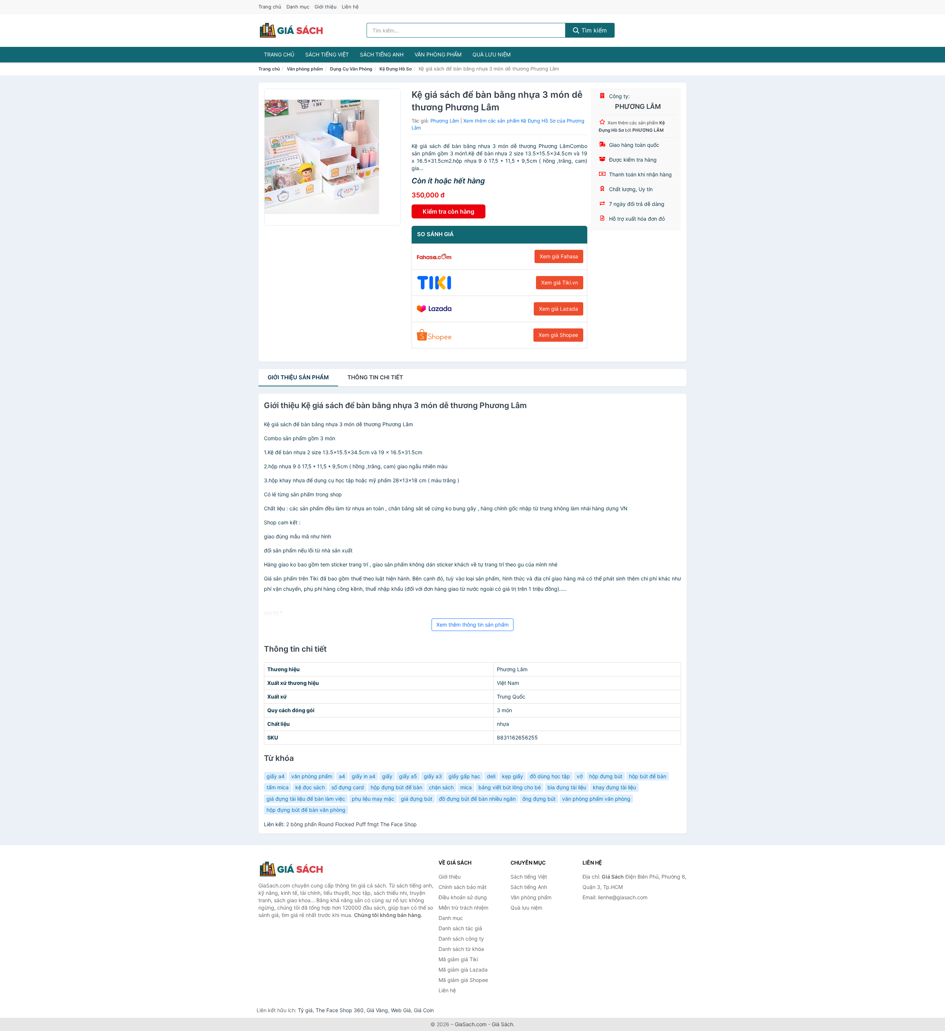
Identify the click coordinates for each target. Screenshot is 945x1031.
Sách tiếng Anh (381, 54)
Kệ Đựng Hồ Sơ (395, 69)
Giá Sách (502, 1024)
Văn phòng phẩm (438, 54)
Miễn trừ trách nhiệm (463, 907)
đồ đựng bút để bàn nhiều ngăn (477, 799)
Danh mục (297, 7)
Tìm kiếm (593, 30)
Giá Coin (424, 1010)
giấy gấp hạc (464, 776)
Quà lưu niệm (491, 54)
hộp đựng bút (605, 776)
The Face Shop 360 (340, 1010)
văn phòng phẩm (311, 776)
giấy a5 (408, 776)
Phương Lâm (444, 121)
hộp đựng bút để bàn (396, 787)
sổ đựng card (347, 787)
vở (580, 776)
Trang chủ (269, 7)
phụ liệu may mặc (373, 799)
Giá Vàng (377, 1010)
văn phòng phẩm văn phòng (596, 799)
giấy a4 (276, 776)
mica (466, 787)
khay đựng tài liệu (614, 787)
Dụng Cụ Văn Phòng (351, 69)
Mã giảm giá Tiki (458, 959)
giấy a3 (433, 776)
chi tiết (375, 377)
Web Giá (401, 1010)
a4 (342, 776)
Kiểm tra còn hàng (448, 211)
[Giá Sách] (295, 869)
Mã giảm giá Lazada (463, 969)
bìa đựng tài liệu (566, 787)
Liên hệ (350, 7)
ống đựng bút (539, 799)
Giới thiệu (326, 7)
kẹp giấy (512, 776)
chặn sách (441, 787)
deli (491, 776)
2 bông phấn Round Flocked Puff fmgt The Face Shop (351, 824)
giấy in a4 (363, 776)
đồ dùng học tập (550, 776)
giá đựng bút (416, 799)
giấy (387, 776)
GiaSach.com (471, 1024)
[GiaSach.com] (291, 30)
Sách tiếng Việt (327, 54)
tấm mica (278, 787)
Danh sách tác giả (460, 928)
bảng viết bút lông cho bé (509, 787)
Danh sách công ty (461, 938)
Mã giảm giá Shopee (463, 980)
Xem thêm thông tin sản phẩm (472, 624)
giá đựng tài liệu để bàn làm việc (306, 799)
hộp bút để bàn (647, 776)
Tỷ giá (305, 1010)
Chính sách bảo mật (463, 887)
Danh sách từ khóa (461, 949)
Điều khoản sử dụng (463, 897)
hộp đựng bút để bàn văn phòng (306, 810)
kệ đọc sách (310, 787)
